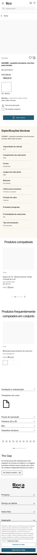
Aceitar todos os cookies (18, 550)
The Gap (6, 455)
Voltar (6, 16)
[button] (3, 8)
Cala (4, 346)
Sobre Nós (6, 512)
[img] (5, 362)
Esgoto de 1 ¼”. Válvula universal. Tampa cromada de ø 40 (17, 278)
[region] (18, 537)
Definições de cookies (18, 544)
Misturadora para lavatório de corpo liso (17, 351)
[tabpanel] (18, 270)
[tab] (18, 389)
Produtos (5, 495)
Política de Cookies (12, 541)
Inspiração (6, 520)
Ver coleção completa (10, 472)
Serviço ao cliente (9, 503)
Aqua (5, 272)
